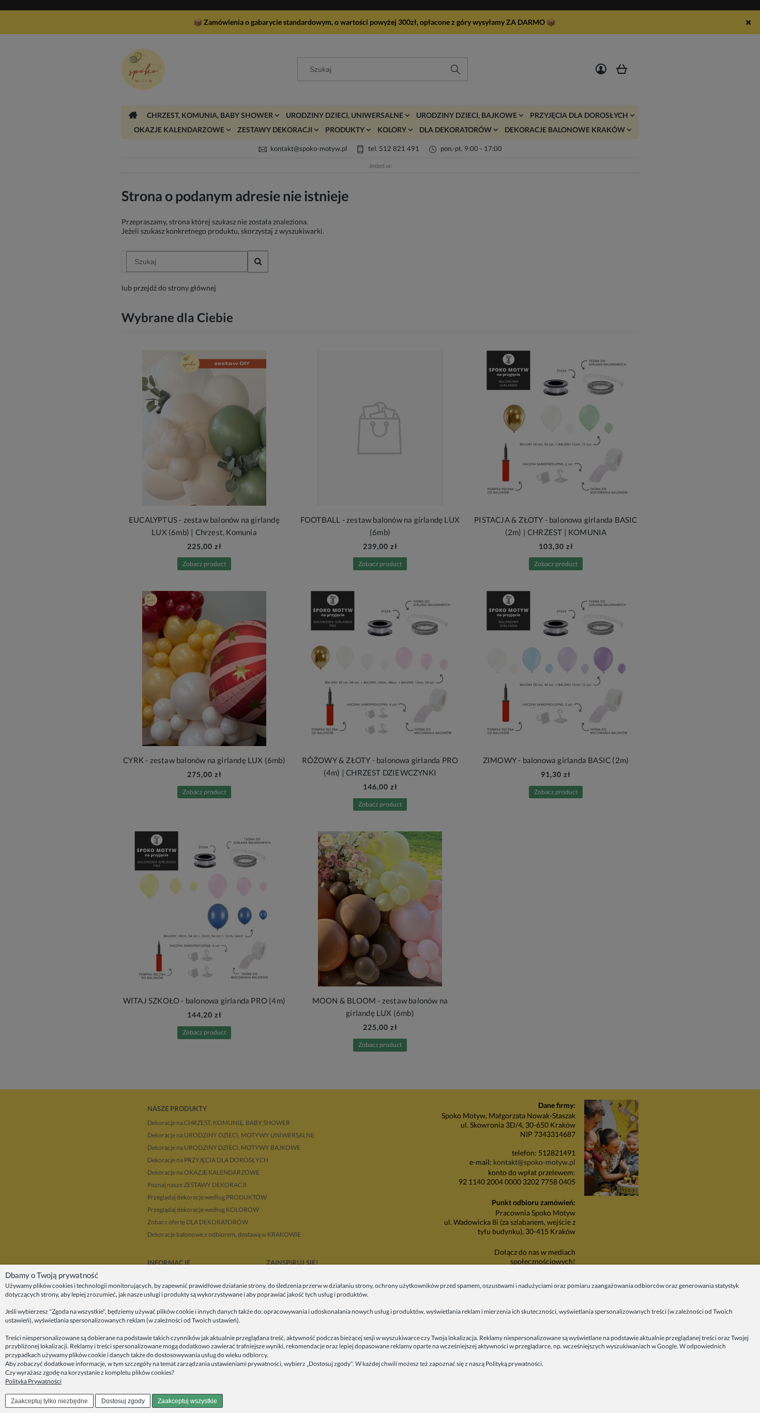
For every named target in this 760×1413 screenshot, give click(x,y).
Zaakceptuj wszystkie (187, 1401)
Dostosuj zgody (123, 1401)
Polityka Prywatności (33, 1381)
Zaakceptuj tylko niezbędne (49, 1401)
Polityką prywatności (513, 1364)
